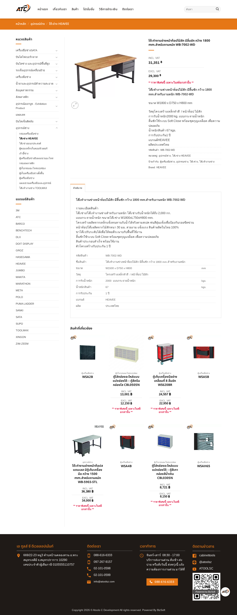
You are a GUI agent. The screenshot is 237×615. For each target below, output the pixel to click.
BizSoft (161, 610)
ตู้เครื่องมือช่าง (26, 178)
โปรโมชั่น (88, 9)
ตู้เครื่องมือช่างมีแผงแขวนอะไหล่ (36, 158)
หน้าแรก (43, 9)
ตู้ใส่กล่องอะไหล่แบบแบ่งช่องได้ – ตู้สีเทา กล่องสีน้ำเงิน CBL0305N (165, 472)
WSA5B (203, 377)
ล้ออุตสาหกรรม (25, 90)
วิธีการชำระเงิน (108, 9)
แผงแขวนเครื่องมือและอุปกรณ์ (35, 183)
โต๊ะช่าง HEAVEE (59, 24)
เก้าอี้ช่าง (23, 153)
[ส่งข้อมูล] (217, 9)
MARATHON (23, 283)
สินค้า (75, 9)
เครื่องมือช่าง (23, 77)
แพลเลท (20, 114)
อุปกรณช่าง (182, 161)
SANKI (19, 310)
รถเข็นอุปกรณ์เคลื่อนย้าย (30, 70)
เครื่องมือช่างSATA (26, 50)
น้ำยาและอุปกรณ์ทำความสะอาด (34, 83)
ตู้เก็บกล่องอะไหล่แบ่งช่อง (32, 168)
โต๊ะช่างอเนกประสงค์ (30, 143)
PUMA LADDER (25, 303)
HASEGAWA (23, 257)
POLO (19, 297)
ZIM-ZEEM (22, 343)
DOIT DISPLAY (24, 243)
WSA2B (87, 377)
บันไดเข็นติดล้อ (25, 121)
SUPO (19, 323)
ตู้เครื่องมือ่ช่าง (167, 161)
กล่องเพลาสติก (26, 163)
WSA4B (126, 466)
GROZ (19, 250)
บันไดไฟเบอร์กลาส (27, 57)
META (19, 290)
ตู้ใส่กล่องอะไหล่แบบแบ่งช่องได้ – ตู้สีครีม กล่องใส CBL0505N (126, 381)
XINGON (21, 337)
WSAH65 (203, 466)
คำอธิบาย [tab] (77, 188)
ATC (18, 217)
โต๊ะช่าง (194, 161)
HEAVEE (21, 263)
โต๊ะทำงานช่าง (206, 161)
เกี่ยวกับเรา (60, 9)
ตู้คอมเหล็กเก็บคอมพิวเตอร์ (33, 148)
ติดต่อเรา (127, 9)
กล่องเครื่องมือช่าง (28, 133)
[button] (75, 105)
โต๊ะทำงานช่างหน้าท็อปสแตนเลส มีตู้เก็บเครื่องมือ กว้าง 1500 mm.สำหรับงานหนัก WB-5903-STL (87, 474)
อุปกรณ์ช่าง (38, 24)
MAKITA (20, 277)
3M (17, 210)
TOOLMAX (22, 330)
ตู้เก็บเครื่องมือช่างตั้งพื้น (31, 173)
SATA (19, 317)
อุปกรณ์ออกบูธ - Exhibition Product (31, 106)
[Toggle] (56, 50)
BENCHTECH (24, 230)
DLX (18, 237)
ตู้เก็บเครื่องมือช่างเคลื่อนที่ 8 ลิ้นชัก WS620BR (165, 381)
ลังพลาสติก (22, 96)
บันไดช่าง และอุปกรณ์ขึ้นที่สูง (33, 63)
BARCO (20, 223)
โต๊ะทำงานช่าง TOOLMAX (33, 188)
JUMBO (20, 270)
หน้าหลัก (21, 24)
